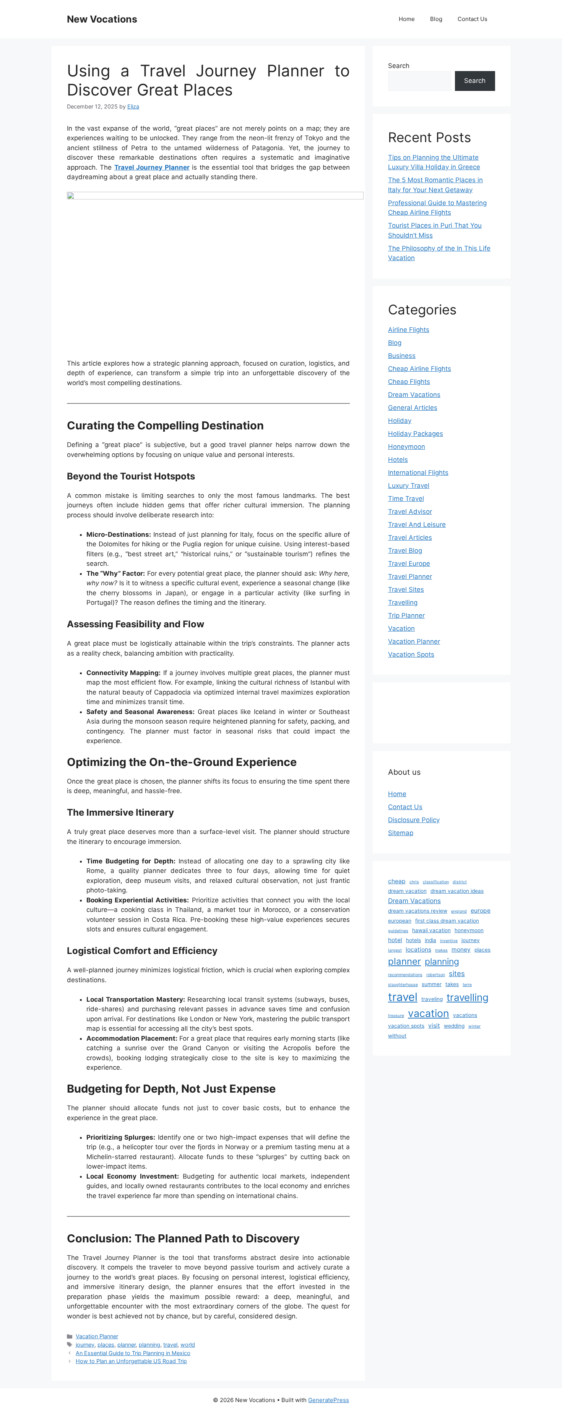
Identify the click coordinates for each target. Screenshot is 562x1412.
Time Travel (406, 498)
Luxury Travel (408, 485)
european (399, 921)
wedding (454, 1026)
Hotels (398, 459)
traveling (432, 999)
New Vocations (102, 19)
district (460, 881)
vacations (465, 1015)
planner (126, 1344)
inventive (449, 940)
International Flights (418, 472)
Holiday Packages (415, 433)
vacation (428, 1013)
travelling (468, 997)
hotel (395, 940)
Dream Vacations (414, 394)
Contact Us (472, 19)
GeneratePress (328, 1400)
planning (149, 1344)
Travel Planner (410, 576)
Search (398, 66)
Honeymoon (406, 446)
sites (457, 973)
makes (441, 950)
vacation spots (406, 1026)
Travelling (402, 602)
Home (407, 19)
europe (481, 910)
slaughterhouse (403, 984)
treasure (396, 1015)
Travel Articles (410, 537)
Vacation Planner (97, 1336)
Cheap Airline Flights (419, 368)
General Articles (412, 407)
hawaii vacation (431, 930)
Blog (436, 19)
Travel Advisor (410, 511)
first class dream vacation (447, 921)
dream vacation (407, 891)
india (430, 940)
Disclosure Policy (414, 820)
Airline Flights (408, 330)
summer (432, 984)
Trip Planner (406, 615)
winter (474, 1026)
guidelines (398, 930)
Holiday (399, 420)
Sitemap (400, 833)
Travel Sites (406, 589)
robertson (435, 974)
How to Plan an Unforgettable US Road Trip (131, 1361)
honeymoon (469, 930)
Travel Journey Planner (152, 167)
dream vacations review (417, 911)
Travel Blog (405, 550)
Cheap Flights (409, 381)
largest (395, 950)
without (397, 1036)
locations (418, 949)
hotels (413, 940)
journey (85, 1344)
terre (467, 984)
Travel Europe (409, 563)
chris (414, 881)
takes (452, 984)
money (461, 949)
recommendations (405, 974)
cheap (397, 881)
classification (436, 881)
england (459, 911)
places (105, 1344)
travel (170, 1344)
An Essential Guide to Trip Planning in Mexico (133, 1353)
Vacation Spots (411, 654)
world (187, 1344)
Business (402, 355)
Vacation (401, 628)
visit (434, 1025)
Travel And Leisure (417, 524)
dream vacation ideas (457, 891)
